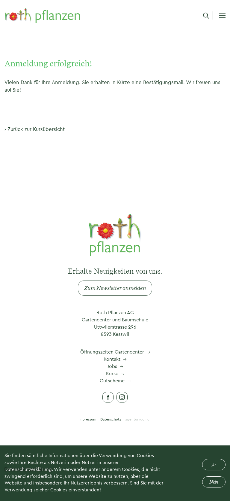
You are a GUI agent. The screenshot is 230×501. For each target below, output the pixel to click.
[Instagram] (122, 397)
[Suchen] (206, 15)
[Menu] (222, 15)
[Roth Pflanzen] (42, 15)
